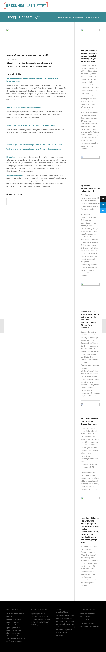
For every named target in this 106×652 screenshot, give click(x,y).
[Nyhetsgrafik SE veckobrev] (37, 40)
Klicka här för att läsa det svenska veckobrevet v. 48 (29, 63)
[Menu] (98, 5)
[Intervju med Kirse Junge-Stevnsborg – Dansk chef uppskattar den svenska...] (2, 326)
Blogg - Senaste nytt (23, 16)
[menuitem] (92, 6)
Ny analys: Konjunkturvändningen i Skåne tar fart (91, 188)
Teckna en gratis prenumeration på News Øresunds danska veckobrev (34, 149)
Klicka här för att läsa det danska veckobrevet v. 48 (28, 66)
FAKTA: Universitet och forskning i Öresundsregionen (89, 421)
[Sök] (92, 6)
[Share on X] (37, 201)
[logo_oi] (26, 6)
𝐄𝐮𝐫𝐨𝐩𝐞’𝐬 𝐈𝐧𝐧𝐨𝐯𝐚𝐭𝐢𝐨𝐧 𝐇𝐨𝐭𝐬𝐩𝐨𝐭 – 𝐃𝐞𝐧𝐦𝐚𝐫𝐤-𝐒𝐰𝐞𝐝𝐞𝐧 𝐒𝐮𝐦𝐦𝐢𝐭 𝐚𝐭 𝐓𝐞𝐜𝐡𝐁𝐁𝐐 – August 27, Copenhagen (89, 55)
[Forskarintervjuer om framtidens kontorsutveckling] (104, 326)
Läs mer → (85, 148)
